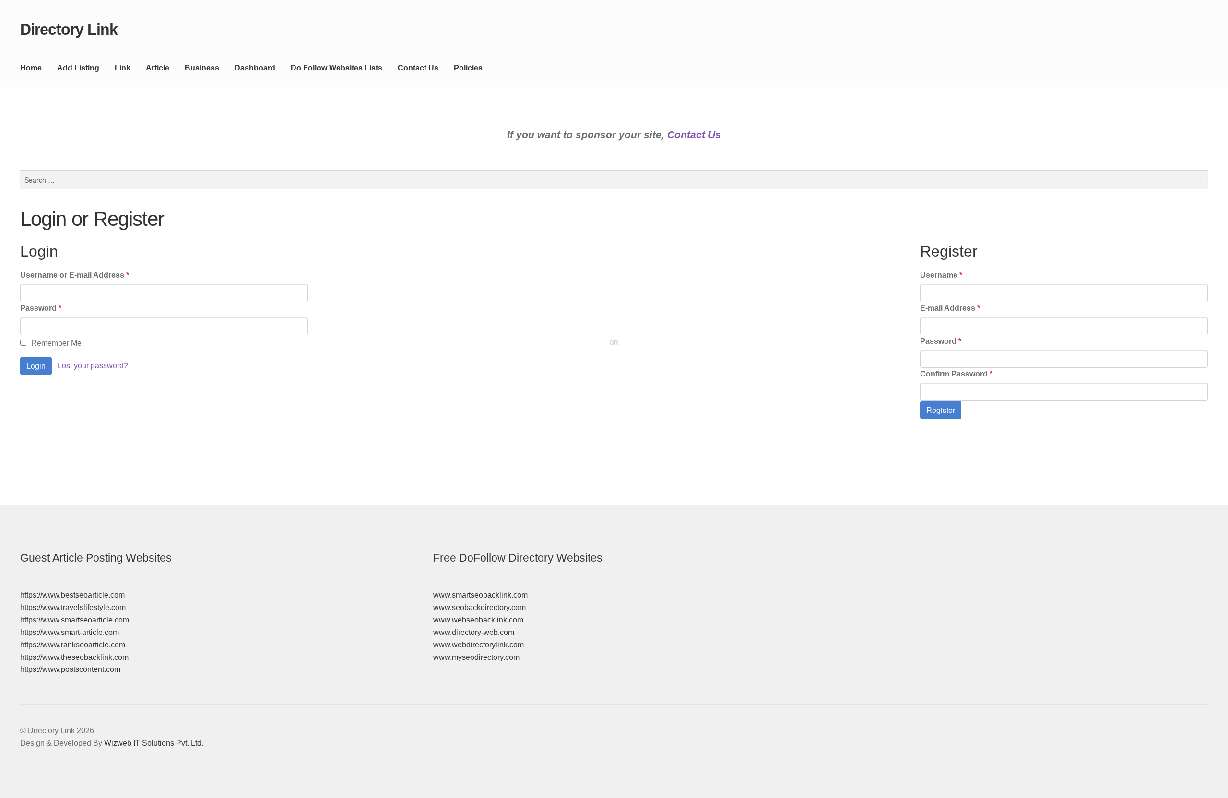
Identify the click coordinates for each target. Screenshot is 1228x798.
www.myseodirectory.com (476, 657)
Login (36, 365)
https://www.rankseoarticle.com (72, 645)
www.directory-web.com (473, 632)
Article (157, 68)
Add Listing (78, 68)
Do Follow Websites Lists (336, 68)
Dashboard (255, 68)
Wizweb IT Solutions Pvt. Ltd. (153, 743)
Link (122, 68)
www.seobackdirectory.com (479, 607)
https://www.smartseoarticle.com (74, 620)
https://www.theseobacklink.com (74, 657)
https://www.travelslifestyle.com (73, 607)
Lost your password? (93, 366)
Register (940, 409)
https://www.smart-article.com (69, 632)
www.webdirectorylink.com (478, 645)
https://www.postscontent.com (70, 669)
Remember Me (56, 343)
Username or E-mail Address (74, 275)
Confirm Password (956, 374)
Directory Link (69, 29)
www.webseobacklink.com (478, 620)
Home (31, 68)
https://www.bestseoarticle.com (72, 595)
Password (40, 308)
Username (941, 275)
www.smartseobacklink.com (480, 595)
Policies (468, 68)
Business (202, 68)
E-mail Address (950, 308)
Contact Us (418, 68)
